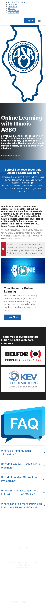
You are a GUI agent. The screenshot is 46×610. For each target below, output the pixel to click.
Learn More (12, 317)
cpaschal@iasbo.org (25, 575)
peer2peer (13, 4)
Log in (30, 20)
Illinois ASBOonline (16, 2)
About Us (23, 583)
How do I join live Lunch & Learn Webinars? (20, 465)
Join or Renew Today (23, 585)
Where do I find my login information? (16, 452)
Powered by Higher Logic (23, 606)
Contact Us (13, 12)
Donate (11, 8)
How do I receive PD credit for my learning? (19, 479)
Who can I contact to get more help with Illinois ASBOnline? (19, 492)
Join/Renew (13, 10)
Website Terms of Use (23, 593)
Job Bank (12, 6)
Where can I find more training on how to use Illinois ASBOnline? (21, 505)
